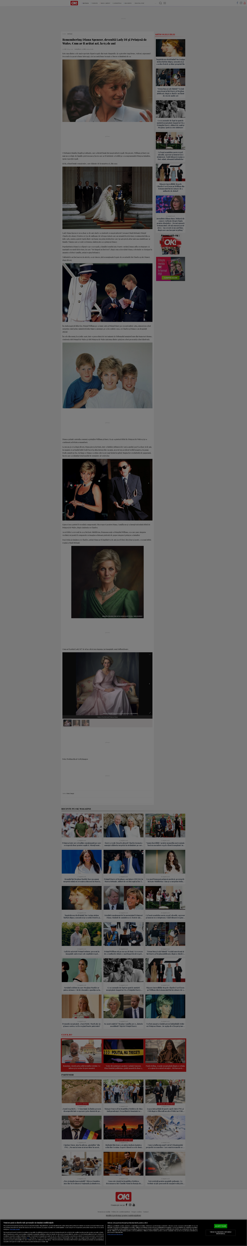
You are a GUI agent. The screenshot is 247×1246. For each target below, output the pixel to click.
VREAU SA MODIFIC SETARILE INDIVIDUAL (220, 1233)
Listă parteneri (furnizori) (115, 1234)
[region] (123, 1232)
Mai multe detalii (15, 1229)
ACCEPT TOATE (220, 1226)
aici (28, 1238)
